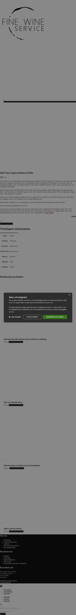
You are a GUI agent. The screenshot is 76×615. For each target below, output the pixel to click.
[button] (15, 317)
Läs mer (11, 312)
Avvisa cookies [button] (32, 317)
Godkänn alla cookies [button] (55, 317)
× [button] (69, 295)
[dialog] (38, 307)
